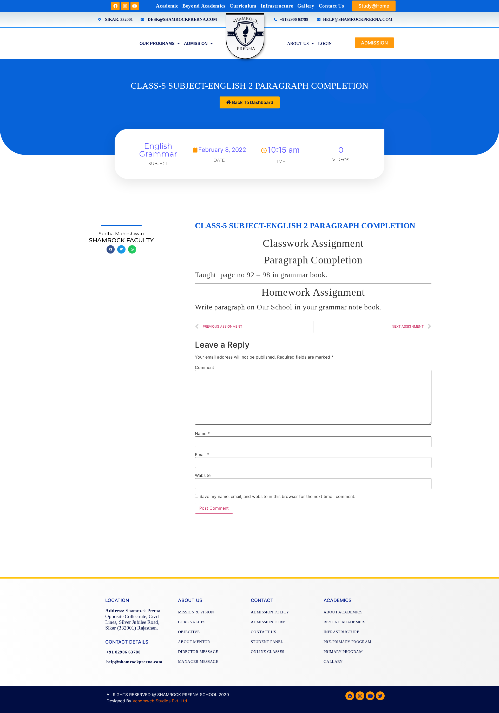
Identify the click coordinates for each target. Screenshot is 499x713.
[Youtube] (134, 6)
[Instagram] (125, 6)
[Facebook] (115, 6)
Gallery (305, 6)
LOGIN (325, 43)
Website (203, 475)
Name (202, 433)
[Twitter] (380, 695)
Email (202, 454)
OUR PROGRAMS (157, 43)
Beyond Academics (203, 6)
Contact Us (331, 6)
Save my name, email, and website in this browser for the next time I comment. (277, 496)
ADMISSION (196, 43)
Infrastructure (277, 6)
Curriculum (243, 6)
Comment (204, 367)
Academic (167, 6)
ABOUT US (298, 43)
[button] (374, 6)
